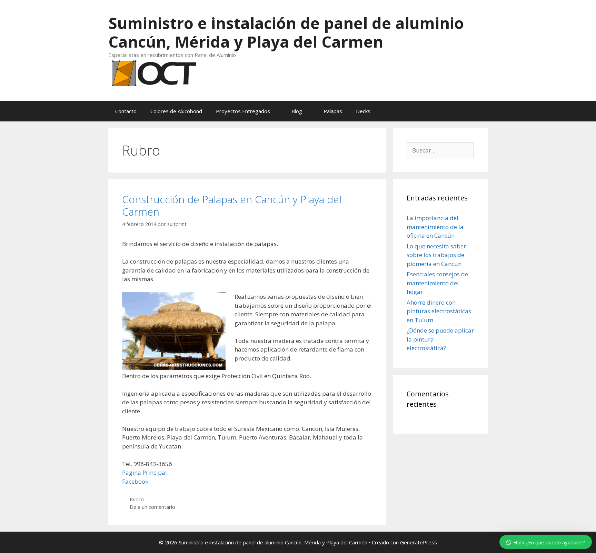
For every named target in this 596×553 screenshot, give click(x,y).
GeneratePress (418, 542)
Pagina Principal (144, 472)
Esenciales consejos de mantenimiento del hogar (437, 283)
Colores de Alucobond (176, 111)
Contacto (126, 111)
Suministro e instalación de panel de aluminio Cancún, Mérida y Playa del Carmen (286, 32)
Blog (296, 111)
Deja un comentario (152, 507)
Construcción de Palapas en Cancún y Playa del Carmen (231, 205)
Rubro (137, 499)
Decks (363, 111)
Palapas (333, 111)
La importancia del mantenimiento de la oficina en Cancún (435, 226)
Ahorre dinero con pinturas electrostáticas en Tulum (439, 311)
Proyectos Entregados (243, 111)
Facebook (135, 481)
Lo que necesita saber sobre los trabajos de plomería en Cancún (436, 255)
